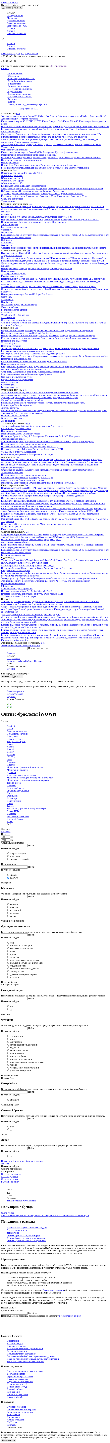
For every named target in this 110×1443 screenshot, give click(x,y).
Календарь (12, 798)
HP (33, 488)
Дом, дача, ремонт (10, 614)
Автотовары (7, 601)
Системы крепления (11, 289)
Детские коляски (25, 617)
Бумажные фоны (53, 286)
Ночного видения (66, 402)
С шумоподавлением (76, 462)
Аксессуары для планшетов (14, 547)
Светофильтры (8, 134)
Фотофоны (6, 286)
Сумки (90, 635)
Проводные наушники (30, 464)
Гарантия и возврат (16, 23)
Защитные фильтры (25, 188)
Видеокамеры (8, 330)
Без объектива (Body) (95, 116)
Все (18, 113)
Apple (15, 459)
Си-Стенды (16, 325)
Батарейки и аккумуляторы (35, 126)
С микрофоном (94, 462)
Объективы (13, 76)
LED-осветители (57, 222)
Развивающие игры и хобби (23, 622)
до (12, 840)
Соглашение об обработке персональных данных (31, 1356)
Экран (10, 821)
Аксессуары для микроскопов (28, 413)
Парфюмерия (76, 625)
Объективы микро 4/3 (11, 183)
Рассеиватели (39, 157)
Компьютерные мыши (82, 508)
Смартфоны (7, 534)
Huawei (24, 539)
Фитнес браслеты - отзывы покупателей (26, 1240)
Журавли (47, 322)
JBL (28, 459)
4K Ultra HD (61, 348)
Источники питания (11, 126)
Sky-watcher (35, 392)
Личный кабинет (15, 1389)
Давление (11, 772)
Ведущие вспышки (61, 206)
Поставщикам (13, 1417)
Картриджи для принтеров (59, 524)
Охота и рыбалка (87, 609)
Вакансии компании (17, 1351)
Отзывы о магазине (16, 1407)
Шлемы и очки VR (14, 452)
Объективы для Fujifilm (12, 180)
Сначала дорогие (9, 1176)
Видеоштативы (62, 338)
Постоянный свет (9, 222)
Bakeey (10, 752)
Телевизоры (7, 426)
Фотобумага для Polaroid (64, 168)
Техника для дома (46, 630)
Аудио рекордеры (9, 382)
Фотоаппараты (15, 73)
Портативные (51, 436)
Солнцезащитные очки (38, 635)
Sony (39, 129)
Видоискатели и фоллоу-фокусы (17, 379)
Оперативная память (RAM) (35, 503)
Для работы (82, 488)
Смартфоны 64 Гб (66, 537)
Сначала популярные (11, 1174)
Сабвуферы (77, 441)
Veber (29, 402)
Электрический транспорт (29, 606)
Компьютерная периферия (14, 508)
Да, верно (6, 8)
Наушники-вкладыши (43, 462)
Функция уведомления (18, 790)
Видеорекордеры (9, 387)
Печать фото (7, 165)
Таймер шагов (14, 783)
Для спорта (59, 462)
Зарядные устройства (98, 126)
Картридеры (85, 121)
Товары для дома (52, 614)
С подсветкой (14, 400)
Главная (11, 653)
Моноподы (58, 281)
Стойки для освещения (31, 322)
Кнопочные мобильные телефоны (17, 544)
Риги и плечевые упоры (13, 361)
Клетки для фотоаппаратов (88, 144)
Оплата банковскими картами (21, 1409)
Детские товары (9, 617)
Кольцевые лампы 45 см (97, 235)
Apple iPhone (19, 534)
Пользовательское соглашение (21, 1353)
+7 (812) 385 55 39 (29, 53)
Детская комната (54, 619)
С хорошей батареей (93, 544)
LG (30, 436)
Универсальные (38, 186)
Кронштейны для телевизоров (16, 428)
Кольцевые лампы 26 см (72, 235)
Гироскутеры (26, 578)
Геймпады (27, 449)
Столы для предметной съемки (16, 320)
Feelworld (29, 294)
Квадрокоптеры (8, 366)
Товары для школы (21, 619)
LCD (66, 436)
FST (28, 253)
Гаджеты (12, 99)
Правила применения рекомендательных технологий (33, 1359)
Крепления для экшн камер (14, 351)
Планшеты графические (37, 514)
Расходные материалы (12, 168)
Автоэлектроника (22, 601)
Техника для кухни (27, 630)
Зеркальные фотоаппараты (14, 116)
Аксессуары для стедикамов (51, 372)
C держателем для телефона (46, 356)
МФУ (42, 524)
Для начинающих (9, 118)
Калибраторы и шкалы (12, 276)
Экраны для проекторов (13, 439)
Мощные (102, 488)
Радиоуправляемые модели (14, 573)
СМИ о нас (12, 1422)
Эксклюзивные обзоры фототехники (25, 1348)
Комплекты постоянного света (34, 222)
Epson (15, 436)
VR (2, 452)
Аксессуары (7, 144)
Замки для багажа (91, 637)
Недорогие (87, 330)
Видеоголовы (47, 338)
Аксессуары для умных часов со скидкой (27, 1227)
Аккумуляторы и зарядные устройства (80, 219)
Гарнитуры (38, 449)
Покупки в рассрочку (17, 1379)
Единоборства (25, 609)
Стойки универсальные (63, 322)
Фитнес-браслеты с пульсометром (23, 1235)
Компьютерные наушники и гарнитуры (39, 511)
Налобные (39, 400)
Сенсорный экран (15, 788)
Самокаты (88, 606)
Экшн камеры (8, 348)
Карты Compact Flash (52, 121)
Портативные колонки (35, 444)
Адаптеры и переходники (13, 273)
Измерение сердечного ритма (21, 775)
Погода (10, 793)
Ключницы (24, 637)
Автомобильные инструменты (47, 604)
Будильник (12, 796)
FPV (31, 366)
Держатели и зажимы (56, 361)
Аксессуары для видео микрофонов (47, 353)
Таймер (10, 806)
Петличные (46, 483)
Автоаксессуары (9, 604)
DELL (28, 519)
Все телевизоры (42, 426)
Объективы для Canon (12, 173)
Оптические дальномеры (13, 418)
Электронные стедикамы (25, 372)
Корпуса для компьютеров (39, 506)
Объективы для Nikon (11, 175)
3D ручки (16, 526)
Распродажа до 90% (28, 108)
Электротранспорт (10, 578)
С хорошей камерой (54, 366)
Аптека (24, 625)
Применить (7, 1161)
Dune (25, 433)
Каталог (5, 68)
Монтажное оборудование (14, 374)
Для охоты (80, 402)
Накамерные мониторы (12, 294)
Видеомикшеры (35, 374)
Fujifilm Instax (37, 155)
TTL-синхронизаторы (81, 248)
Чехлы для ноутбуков (83, 490)
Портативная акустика (12, 444)
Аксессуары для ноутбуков (14, 490)
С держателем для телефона (46, 235)
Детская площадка (72, 619)
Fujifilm (38, 152)
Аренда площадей (15, 1419)
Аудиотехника (15, 91)
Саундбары (88, 441)
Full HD (41, 330)
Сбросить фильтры (34, 1161)
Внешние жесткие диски (13, 514)
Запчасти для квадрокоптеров (31, 369)
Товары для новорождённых (86, 617)
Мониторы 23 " (73, 519)
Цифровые (59, 410)
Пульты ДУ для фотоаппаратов (59, 144)
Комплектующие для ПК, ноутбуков (18, 501)
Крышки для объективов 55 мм (41, 196)
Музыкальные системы (59, 441)
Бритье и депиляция (93, 625)
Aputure (38, 217)
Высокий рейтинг (10, 1182)
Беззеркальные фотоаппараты (15, 129)
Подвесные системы (59, 289)
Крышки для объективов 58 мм (72, 196)
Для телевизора (62, 464)
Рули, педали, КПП (53, 449)
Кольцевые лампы (10, 235)
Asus (24, 488)
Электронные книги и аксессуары (18, 581)
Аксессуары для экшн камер (42, 351)
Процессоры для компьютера (51, 501)
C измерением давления (87, 560)
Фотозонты (6, 229)
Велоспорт (12, 612)
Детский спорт (38, 619)
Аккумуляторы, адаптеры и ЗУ (57, 217)
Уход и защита (8, 147)
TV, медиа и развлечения (20, 89)
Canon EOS (33, 116)
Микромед (37, 410)
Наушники (6, 459)
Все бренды (51, 116)
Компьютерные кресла (12, 529)
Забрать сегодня (14, 739)
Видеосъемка (14, 83)
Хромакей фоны (70, 286)
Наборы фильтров (19, 137)
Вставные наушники (22, 462)
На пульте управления (76, 366)
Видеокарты (56, 503)
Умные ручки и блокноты (43, 637)
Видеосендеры (8, 384)
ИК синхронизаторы (59, 248)
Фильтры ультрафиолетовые (54, 134)
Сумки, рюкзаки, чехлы (12, 139)
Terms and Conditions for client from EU (25, 1361)
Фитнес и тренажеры (43, 609)
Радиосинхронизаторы (38, 248)
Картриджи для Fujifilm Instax (37, 168)
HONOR (11, 754)
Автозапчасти (24, 604)
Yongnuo (23, 217)
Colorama (23, 286)
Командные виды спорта (66, 609)
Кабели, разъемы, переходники (84, 514)
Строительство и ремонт (31, 614)
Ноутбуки (6, 488)
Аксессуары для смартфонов (15, 542)
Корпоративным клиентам (20, 1412)
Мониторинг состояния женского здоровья (28, 780)
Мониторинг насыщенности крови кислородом (30, 777)
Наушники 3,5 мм (9, 464)
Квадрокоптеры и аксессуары (15, 570)
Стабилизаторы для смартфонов (17, 588)
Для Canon (16, 157)
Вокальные (57, 483)
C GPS (103, 560)
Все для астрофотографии (65, 397)
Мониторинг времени (17, 770)
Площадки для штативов (77, 281)
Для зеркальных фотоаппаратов (54, 139)
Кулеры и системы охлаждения (81, 501)
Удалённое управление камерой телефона (27, 808)
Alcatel (38, 544)
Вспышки (6, 157)
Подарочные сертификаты (20, 1381)
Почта (10, 803)
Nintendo (42, 446)
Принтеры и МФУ (10, 524)
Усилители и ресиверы (12, 472)
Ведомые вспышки (80, 206)
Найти (31, 845)
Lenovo (38, 488)
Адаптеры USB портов (21, 493)
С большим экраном (29, 537)
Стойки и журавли (10, 322)
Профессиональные (28, 118)
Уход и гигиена (63, 617)
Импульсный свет (10, 219)
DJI (40, 348)
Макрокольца (33, 193)
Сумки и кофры (8, 271)
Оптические (71, 410)
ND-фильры (41, 188)
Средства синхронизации (13, 248)
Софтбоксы (6, 240)
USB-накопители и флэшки (14, 149)
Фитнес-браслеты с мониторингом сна (26, 1238)
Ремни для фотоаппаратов (27, 142)
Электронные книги (45, 581)
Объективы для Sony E (12, 178)
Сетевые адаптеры (75, 495)
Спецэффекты (8, 317)
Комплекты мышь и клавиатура (55, 508)
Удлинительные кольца (72, 193)
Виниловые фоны (87, 286)
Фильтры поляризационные (82, 134)
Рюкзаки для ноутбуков (39, 490)
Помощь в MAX (15, 1397)
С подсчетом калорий (17, 734)
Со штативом (26, 235)
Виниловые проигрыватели (14, 454)
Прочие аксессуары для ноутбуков (80, 493)
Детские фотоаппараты (66, 152)
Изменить (18, 8)
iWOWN (11, 757)
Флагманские (81, 537)
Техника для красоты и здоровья (71, 630)
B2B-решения (13, 1414)
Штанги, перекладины (87, 322)
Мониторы (6, 519)
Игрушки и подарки (91, 619)
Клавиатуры (33, 508)
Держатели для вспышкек (13, 209)
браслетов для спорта (53, 1290)
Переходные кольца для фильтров (44, 137)
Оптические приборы (18, 86)
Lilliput (37, 294)
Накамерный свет (9, 162)
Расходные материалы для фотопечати (59, 165)
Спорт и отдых (8, 606)
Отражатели (7, 232)
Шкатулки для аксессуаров (69, 637)
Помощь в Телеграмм (17, 1394)
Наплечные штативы (35, 361)
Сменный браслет (15, 819)
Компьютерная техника (19, 94)
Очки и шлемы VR (59, 514)
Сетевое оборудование (12, 495)
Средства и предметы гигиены (43, 625)
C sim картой (12, 563)
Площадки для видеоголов (14, 341)
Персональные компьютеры (14, 498)
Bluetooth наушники (80, 459)
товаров (5, 1163)
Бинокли (5, 402)
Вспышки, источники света (21, 78)
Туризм (46, 606)
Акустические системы (36, 441)
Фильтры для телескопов (81, 395)
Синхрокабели (99, 248)
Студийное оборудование (20, 81)
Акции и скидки (15, 1343)
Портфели (6, 637)
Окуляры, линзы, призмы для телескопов (49, 395)
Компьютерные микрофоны (72, 511)
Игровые (93, 488)
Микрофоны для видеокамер (15, 353)
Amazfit (10, 749)
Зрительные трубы (10, 408)
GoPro (18, 348)
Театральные (50, 402)
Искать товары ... (37, 648)
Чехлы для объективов (12, 199)
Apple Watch (20, 560)
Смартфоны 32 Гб (48, 537)
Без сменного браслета (18, 816)
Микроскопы (7, 410)
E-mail (31, 1313)
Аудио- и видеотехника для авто (47, 601)
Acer (21, 436)
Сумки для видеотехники (13, 364)
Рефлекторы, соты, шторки (14, 227)
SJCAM (26, 348)
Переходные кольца (50, 193)
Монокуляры (7, 405)
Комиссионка (13, 1392)
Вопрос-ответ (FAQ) (17, 1386)
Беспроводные (63, 459)
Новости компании (16, 1346)
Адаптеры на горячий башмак (86, 157)
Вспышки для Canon (21, 206)
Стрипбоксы (7, 242)
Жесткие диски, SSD (72, 503)
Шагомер (11, 785)
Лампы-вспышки (52, 219)
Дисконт (11, 31)
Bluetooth (11, 814)
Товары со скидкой (16, 741)
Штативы (28, 281)
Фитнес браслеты (9, 565)
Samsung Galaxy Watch (44, 560)
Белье (23, 635)
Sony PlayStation (29, 446)
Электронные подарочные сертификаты (27, 104)
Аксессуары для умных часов (33, 563)
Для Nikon (27, 157)
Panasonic (19, 330)
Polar (9, 759)
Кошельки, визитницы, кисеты (71, 635)
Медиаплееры (8, 433)
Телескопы (6, 392)
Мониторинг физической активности (25, 767)
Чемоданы (99, 635)
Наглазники (19, 144)
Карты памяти (8, 121)
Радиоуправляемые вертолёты (74, 573)
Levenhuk (15, 402)
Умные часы (7, 560)
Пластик (11, 765)
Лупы (4, 400)
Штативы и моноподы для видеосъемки (20, 338)
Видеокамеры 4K (73, 330)
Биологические (94, 410)
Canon (34, 129)
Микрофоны (7, 483)
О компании (13, 1341)
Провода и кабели (34, 144)
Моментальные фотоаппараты (16, 155)
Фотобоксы (6, 214)
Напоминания (14, 801)
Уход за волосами (32, 627)
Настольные (27, 400)
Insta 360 (34, 348)
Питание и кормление (45, 617)
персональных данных (70, 1316)
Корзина (11, 669)
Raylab (22, 253)
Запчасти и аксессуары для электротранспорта (74, 578)
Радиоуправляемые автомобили (43, 573)
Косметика (64, 625)
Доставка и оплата (16, 20)
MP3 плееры (7, 586)
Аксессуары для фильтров (74, 137)
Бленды (5, 186)
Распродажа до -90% (17, 26)
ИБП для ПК (93, 511)
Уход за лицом (17, 627)
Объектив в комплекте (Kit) (71, 116)
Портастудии (25, 480)
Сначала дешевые (9, 1179)
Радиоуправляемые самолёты (24, 575)
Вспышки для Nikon (42, 206)
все (7, 1213)
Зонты (53, 635)
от (12, 837)
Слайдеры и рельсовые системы (17, 377)
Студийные (34, 483)
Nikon (42, 116)
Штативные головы (43, 281)
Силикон (11, 762)
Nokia (45, 544)
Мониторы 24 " (89, 519)
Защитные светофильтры (28, 134)
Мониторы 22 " (58, 519)
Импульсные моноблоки (31, 219)
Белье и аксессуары (10, 635)
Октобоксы (6, 245)
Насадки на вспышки (11, 160)
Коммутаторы (58, 495)
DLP (61, 436)
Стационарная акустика (12, 441)
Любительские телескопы (65, 392)
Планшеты (6, 539)
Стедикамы (6, 372)
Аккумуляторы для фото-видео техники (68, 126)
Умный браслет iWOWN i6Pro (21, 1200)
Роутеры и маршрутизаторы (37, 495)
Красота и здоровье (10, 625)
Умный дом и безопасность (23, 632)
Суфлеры (47, 374)
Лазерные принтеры (29, 524)
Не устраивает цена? (17, 1384)
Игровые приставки (11, 446)
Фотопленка (83, 168)
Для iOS (11, 726)
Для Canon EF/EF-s (32, 173)
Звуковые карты (91, 503)
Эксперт (11, 28)
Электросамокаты (42, 578)
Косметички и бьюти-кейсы (14, 640)
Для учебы (71, 488)
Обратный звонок (58, 66)
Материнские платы (11, 503)
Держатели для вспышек (59, 157)
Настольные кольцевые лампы (16, 237)
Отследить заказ (15, 15)
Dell (29, 488)
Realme (46, 534)
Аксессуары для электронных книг (73, 581)
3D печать (6, 526)
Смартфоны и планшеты (20, 96)
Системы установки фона (82, 289)
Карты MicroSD (70, 121)
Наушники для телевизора (14, 431)
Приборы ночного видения (14, 415)
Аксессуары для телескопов (14, 395)
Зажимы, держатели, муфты (35, 289)
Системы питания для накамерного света (39, 335)
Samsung (17, 426)
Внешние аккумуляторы (13, 555)
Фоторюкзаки (31, 139)
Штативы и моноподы (12, 281)
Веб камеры (13, 511)
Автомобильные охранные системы (81, 601)
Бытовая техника (9, 630)
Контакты (11, 1425)
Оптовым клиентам (16, 33)
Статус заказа (13, 658)
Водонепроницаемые (88, 348)
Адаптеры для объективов (14, 193)
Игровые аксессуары (11, 449)
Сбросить (5, 831)
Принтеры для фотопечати (27, 165)
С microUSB (13, 811)
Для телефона (48, 464)
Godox (34, 253)
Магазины (12, 18)
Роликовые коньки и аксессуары (66, 606)
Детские (82, 410)
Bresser (18, 410)
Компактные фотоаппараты (14, 152)
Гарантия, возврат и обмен (20, 1376)
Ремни (15, 637)
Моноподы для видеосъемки (84, 338)
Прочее (11, 102)
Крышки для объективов (13, 196)
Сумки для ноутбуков (61, 490)
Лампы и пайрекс (9, 224)
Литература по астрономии (39, 397)
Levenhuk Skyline (20, 392)
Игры (15, 609)
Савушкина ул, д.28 (10, 53)
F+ (49, 544)
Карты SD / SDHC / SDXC (29, 121)
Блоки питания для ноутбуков (48, 493)
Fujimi (31, 217)
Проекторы (6, 436)
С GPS (10, 728)
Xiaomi (25, 426)
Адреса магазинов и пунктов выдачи (25, 1371)
